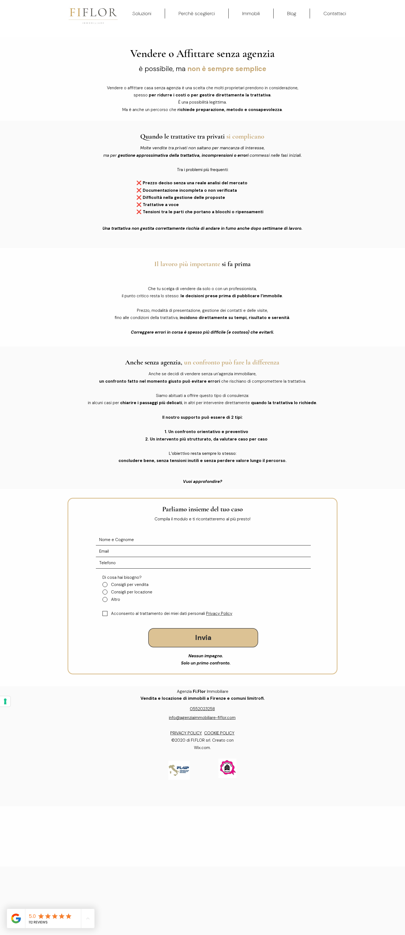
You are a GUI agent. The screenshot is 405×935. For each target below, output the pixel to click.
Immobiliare (218, 691)
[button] (141, 13)
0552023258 (202, 709)
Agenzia (191, 691)
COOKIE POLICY (219, 733)
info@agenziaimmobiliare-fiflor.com (202, 717)
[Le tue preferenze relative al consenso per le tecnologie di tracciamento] (5, 701)
